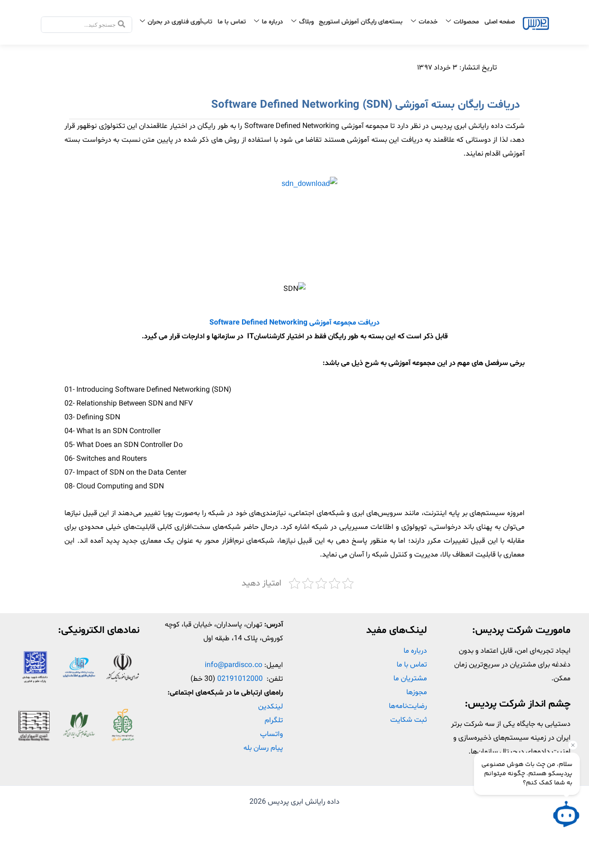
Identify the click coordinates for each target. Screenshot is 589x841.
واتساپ (271, 734)
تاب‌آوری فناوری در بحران (180, 21)
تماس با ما (232, 21)
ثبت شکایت (408, 720)
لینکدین (270, 707)
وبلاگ (306, 21)
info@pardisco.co (233, 665)
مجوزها (416, 692)
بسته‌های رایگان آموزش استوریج (361, 21)
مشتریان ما (410, 678)
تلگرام (274, 720)
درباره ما (272, 21)
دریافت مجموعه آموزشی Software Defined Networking (294, 323)
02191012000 (240, 679)
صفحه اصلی (500, 21)
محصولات (466, 21)
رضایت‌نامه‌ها (408, 706)
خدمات (428, 21)
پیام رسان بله (263, 748)
